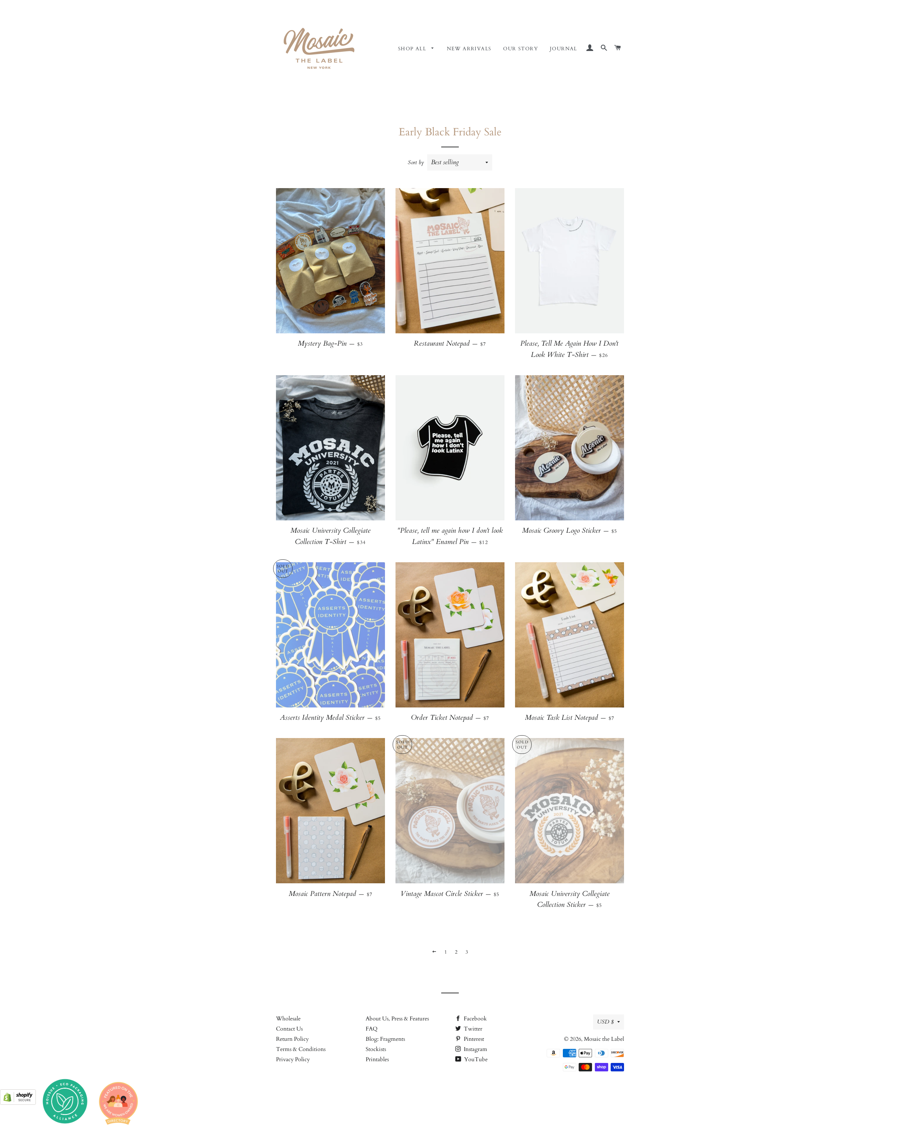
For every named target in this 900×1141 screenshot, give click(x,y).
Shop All (413, 48)
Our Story (520, 48)
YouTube (475, 1059)
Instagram (474, 1049)
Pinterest (473, 1039)
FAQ (372, 1029)
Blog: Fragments (385, 1039)
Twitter (472, 1029)
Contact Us (289, 1029)
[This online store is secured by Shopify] (18, 1103)
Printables (377, 1059)
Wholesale (288, 1019)
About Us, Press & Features (397, 1019)
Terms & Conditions (301, 1049)
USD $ (605, 1022)
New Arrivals (469, 48)
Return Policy (292, 1039)
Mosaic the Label (604, 1039)
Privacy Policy (293, 1059)
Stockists (376, 1049)
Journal (563, 48)
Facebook (474, 1019)
